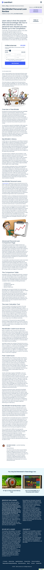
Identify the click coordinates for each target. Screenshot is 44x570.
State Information (22, 563)
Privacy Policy (11, 60)
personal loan (6, 183)
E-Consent (5, 561)
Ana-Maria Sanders (11, 445)
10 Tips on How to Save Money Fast (11, 491)
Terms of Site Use (18, 60)
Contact (33, 563)
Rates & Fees (11, 561)
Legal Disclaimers (19, 561)
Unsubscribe (38, 563)
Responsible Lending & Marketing (10, 563)
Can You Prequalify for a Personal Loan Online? (32, 491)
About (28, 563)
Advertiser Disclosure (35, 10)
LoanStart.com (21, 566)
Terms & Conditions (35, 561)
